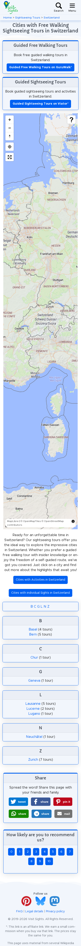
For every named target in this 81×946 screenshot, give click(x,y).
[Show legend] (71, 119)
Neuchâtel (34, 736)
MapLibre (13, 521)
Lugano (34, 713)
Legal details (34, 911)
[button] (18, 802)
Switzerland (52, 17)
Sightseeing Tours (27, 17)
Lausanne (33, 703)
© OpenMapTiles (31, 521)
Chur (34, 657)
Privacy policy (55, 911)
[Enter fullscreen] (9, 157)
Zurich (33, 759)
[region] (40, 321)
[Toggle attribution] (73, 521)
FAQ (19, 911)
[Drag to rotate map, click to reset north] (9, 136)
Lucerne (33, 708)
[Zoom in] (9, 119)
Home (7, 17)
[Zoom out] (9, 128)
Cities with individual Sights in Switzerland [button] (40, 592)
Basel (33, 629)
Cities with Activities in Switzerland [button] (40, 579)
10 (49, 861)
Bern (33, 634)
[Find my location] (9, 146)
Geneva (34, 680)
